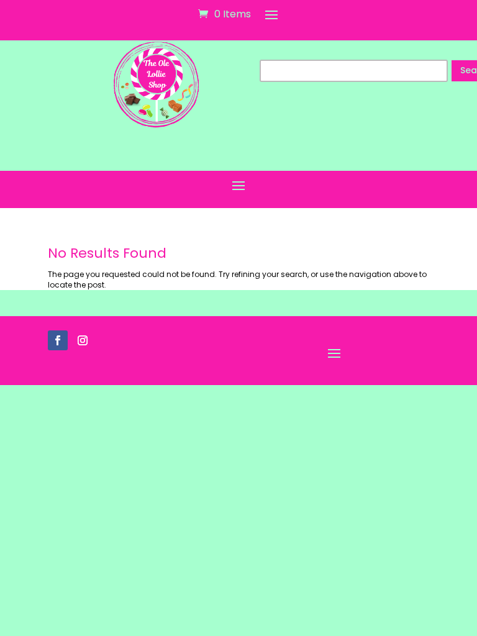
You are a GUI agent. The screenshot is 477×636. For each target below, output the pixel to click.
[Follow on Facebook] (58, 340)
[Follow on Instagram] (83, 340)
